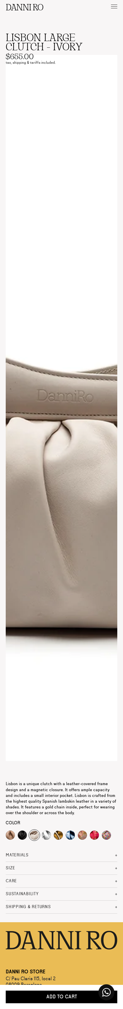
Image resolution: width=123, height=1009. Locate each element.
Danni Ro (24, 6)
